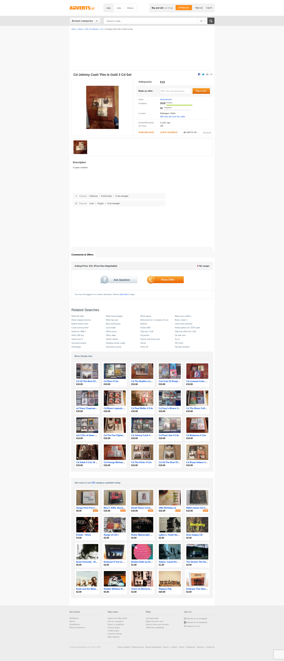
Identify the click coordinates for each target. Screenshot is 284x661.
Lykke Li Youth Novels (170, 535)
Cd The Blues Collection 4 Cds (202, 408)
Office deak (111, 335)
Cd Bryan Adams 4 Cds (198, 462)
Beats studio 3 (181, 320)
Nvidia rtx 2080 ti (78, 331)
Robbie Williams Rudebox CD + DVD (122, 589)
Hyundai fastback (182, 347)
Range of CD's (111, 535)
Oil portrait (144, 335)
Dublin (173, 113)
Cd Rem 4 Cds (111, 381)
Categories (190, 647)
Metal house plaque (114, 316)
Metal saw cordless (183, 316)
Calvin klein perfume (183, 324)
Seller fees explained (155, 627)
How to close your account (157, 624)
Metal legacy (145, 316)
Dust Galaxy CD (194, 535)
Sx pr (177, 339)
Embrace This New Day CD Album (203, 589)
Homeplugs (76, 347)
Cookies (174, 647)
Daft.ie (72, 621)
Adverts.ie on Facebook (197, 622)
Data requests (114, 637)
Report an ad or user (154, 621)
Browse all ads (138, 647)
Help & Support (124, 647)
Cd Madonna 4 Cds (196, 435)
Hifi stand (179, 343)
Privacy (166, 647)
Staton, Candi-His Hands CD (173, 562)
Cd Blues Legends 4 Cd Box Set (120, 408)
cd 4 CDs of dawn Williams (90, 435)
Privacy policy (114, 627)
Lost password (152, 618)
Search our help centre (117, 618)
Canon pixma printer (80, 328)
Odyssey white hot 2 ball (185, 331)
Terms (181, 647)
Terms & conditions (116, 624)
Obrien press (111, 331)
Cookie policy (113, 631)
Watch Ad (192, 132)
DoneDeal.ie (75, 624)
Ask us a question (115, 621)
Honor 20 (144, 347)
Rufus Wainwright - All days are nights (151, 535)
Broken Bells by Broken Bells (146, 562)
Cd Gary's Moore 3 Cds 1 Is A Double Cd (179, 408)
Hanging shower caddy (115, 343)
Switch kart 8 (77, 339)
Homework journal (113, 347)
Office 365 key (77, 335)
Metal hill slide (77, 316)
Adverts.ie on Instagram (197, 618)
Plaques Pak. (165, 589)
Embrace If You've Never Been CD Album (125, 562)
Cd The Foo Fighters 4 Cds (117, 435)
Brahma (143, 324)
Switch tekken (112, 339)
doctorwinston (166, 99)
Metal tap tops (112, 320)
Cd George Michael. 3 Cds (117, 462)
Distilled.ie (74, 618)
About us (200, 647)
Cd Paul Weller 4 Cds (142, 408)
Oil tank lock (180, 335)
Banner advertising (153, 647)
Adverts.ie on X (193, 626)
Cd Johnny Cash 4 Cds (143, 435)
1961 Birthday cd (167, 508)
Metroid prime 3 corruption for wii (154, 320)
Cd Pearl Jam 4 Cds (169, 435)
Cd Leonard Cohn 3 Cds (198, 381)
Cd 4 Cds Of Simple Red (171, 381)
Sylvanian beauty (78, 343)
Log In (209, 8)
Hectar (143, 343)
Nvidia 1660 (145, 328)
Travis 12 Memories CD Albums (147, 589)
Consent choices (115, 634)
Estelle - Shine (83, 535)
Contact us (210, 647)
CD (93, 482)
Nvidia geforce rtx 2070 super (187, 328)
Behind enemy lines (79, 324)
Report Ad (207, 132)
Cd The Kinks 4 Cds (141, 462)
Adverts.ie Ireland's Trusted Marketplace (85, 7)
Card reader (111, 328)
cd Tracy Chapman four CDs (90, 408)
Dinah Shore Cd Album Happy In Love (150, 508)
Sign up (199, 8)
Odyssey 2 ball (146, 331)
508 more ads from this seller (172, 116)
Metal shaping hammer (81, 320)
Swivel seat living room (150, 339)
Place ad (185, 7)
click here (123, 294)
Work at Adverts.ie (77, 627)
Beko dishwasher (113, 324)
